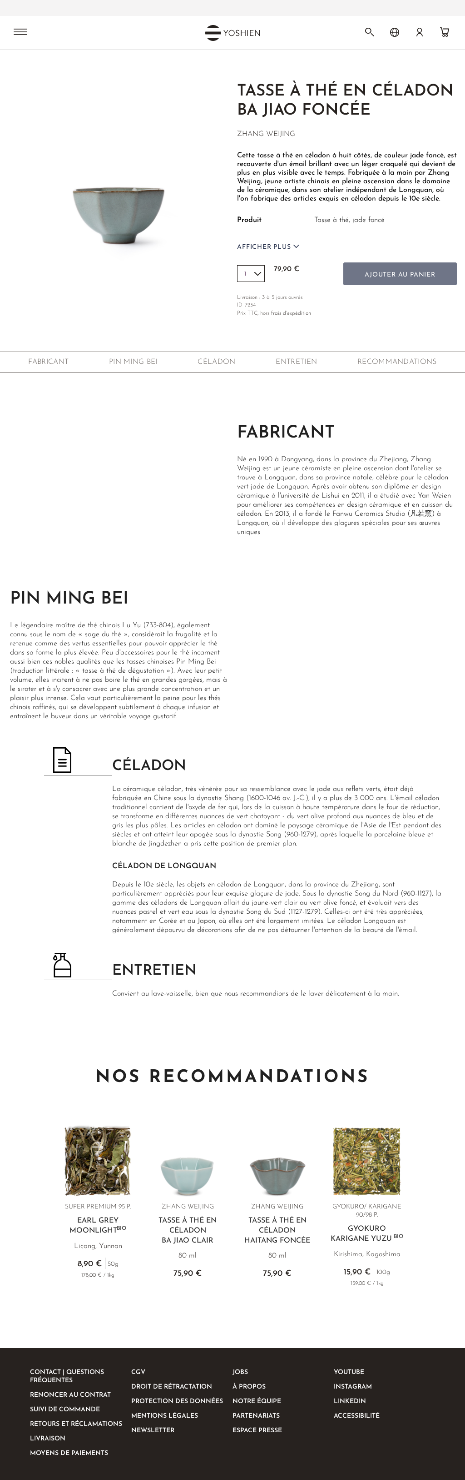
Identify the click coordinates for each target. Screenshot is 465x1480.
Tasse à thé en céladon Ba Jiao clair (187, 1230)
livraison (47, 1438)
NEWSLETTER (152, 1430)
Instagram (353, 1387)
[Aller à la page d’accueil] (26, 67)
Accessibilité (357, 1416)
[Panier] (444, 32)
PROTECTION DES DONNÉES (177, 1401)
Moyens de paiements (69, 1453)
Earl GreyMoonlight (97, 1225)
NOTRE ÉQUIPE (256, 1401)
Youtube (349, 1372)
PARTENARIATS (256, 1416)
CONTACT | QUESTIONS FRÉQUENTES (67, 1376)
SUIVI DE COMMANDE (65, 1409)
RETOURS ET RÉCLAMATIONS (76, 1424)
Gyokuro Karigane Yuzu (367, 1234)
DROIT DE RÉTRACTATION (171, 1387)
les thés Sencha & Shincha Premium (203, 8)
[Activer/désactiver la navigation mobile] (20, 33)
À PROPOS (249, 1387)
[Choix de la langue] (395, 32)
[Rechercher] (370, 32)
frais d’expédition (291, 313)
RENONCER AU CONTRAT (70, 1395)
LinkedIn (350, 1401)
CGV (138, 1372)
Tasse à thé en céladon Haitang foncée (277, 1230)
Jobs (240, 1372)
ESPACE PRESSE (257, 1430)
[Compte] (419, 32)
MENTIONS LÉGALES (164, 1416)
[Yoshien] (232, 32)
